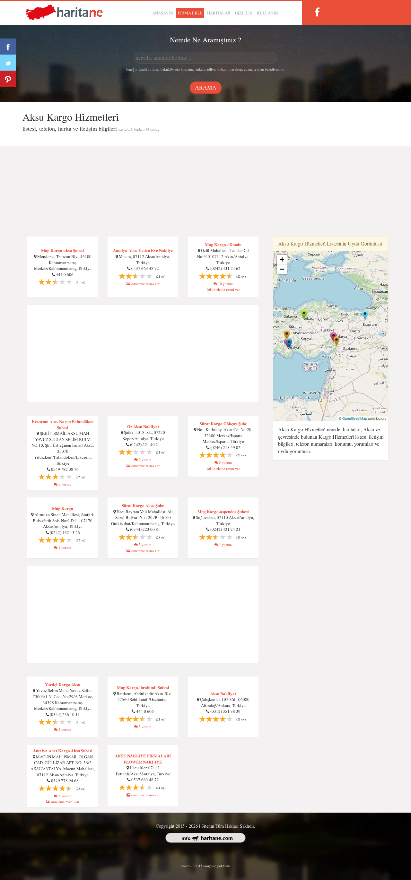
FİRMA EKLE (190, 13)
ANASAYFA (162, 13)
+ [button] (282, 259)
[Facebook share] (8, 47)
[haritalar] (64, 11)
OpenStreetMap (354, 418)
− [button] (282, 269)
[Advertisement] (205, 191)
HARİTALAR (219, 13)
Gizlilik (243, 13)
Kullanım (268, 13)
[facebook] (317, 12)
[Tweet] (8, 63)
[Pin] (8, 79)
